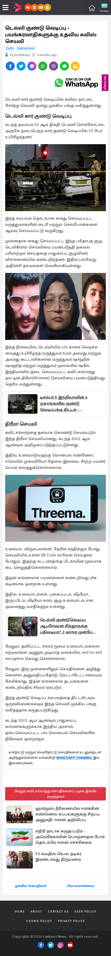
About (36, 911)
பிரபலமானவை (80, 886)
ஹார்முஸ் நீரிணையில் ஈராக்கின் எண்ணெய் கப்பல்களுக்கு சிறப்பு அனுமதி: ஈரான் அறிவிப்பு (67, 814)
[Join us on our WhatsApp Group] (76, 82)
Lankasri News (54, 936)
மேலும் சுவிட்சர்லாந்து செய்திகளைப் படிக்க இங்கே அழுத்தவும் (55, 794)
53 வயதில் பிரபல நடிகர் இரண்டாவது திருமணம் (58, 856)
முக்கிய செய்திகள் (30, 886)
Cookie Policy (39, 921)
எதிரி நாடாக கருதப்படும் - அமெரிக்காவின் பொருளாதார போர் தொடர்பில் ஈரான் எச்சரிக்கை (70, 837)
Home (20, 911)
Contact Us (58, 911)
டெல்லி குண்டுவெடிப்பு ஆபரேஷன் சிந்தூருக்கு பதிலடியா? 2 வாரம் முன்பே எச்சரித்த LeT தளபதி (66, 626)
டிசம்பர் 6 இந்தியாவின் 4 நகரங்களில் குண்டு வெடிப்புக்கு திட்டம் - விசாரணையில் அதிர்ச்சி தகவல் (65, 404)
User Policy (85, 911)
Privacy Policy (71, 921)
